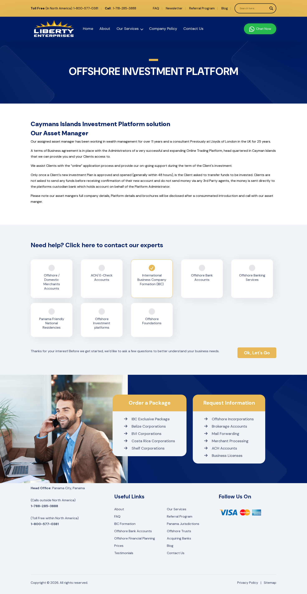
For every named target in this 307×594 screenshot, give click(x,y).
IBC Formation (125, 524)
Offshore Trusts (179, 531)
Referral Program (202, 8)
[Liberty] (49, 29)
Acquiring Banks (179, 538)
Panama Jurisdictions (183, 524)
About (104, 28)
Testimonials (123, 553)
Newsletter (174, 8)
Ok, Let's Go (257, 353)
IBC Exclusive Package (151, 419)
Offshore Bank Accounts (133, 531)
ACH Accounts (224, 448)
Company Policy (163, 28)
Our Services (128, 28)
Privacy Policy (247, 582)
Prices (118, 545)
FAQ (156, 8)
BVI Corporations (146, 433)
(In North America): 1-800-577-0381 (64, 8)
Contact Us (193, 28)
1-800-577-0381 (45, 524)
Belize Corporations (149, 426)
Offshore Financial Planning (134, 538)
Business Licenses (227, 455)
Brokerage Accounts (229, 426)
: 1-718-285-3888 (120, 8)
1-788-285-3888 (44, 506)
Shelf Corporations (148, 448)
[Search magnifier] (271, 8)
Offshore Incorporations (233, 419)
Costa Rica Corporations (153, 440)
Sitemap (270, 582)
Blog (224, 8)
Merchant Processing (230, 440)
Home (88, 28)
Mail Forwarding (225, 433)
